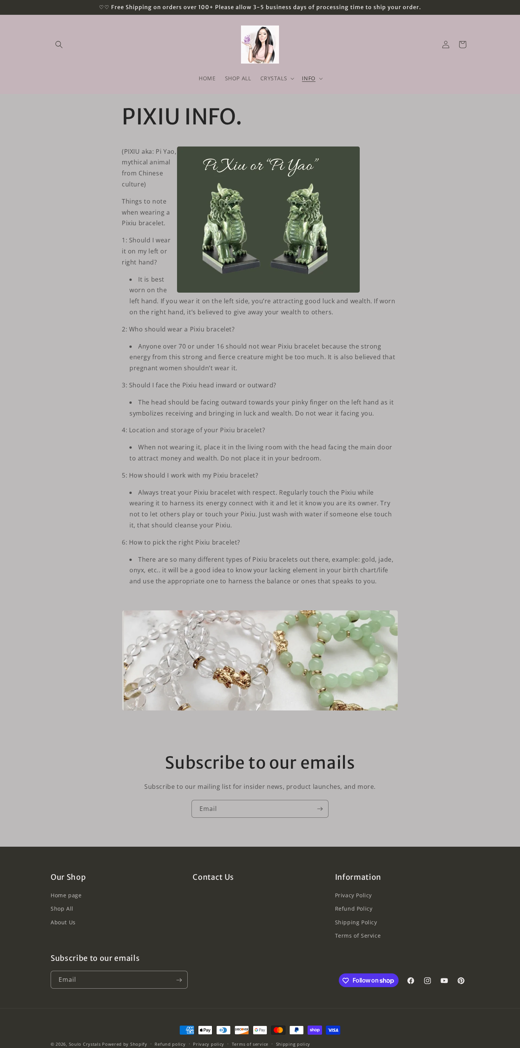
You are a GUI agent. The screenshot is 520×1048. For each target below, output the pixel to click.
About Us (63, 922)
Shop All (62, 909)
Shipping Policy (356, 922)
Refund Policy (354, 909)
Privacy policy (208, 1043)
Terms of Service (358, 935)
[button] (59, 44)
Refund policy (170, 1043)
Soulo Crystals (85, 1044)
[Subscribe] (319, 809)
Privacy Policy (353, 895)
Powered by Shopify (124, 1044)
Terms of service (250, 1043)
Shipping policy (293, 1043)
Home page (66, 895)
